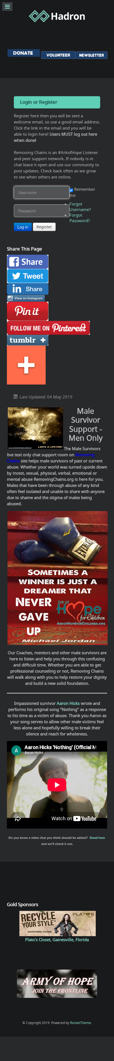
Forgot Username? (80, 206)
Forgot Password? (79, 217)
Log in (22, 227)
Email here (97, 837)
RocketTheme (80, 1022)
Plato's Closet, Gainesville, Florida (57, 939)
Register (44, 226)
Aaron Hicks (68, 703)
